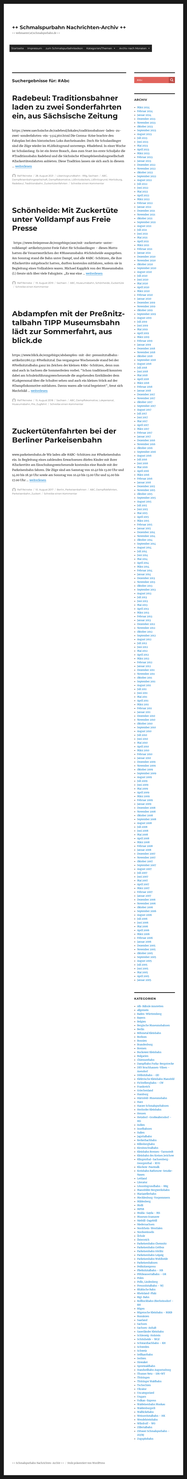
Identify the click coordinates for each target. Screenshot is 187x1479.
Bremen (141, 1048)
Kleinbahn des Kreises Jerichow (155, 1155)
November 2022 (146, 168)
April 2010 (143, 746)
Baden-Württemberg (149, 1014)
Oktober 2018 (144, 356)
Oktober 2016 (145, 448)
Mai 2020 (142, 283)
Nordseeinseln (145, 1232)
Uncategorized (145, 1392)
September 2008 (146, 819)
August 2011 (144, 685)
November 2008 (146, 811)
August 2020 (144, 272)
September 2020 (146, 268)
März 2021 (143, 245)
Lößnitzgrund (99, 179)
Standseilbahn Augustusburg (154, 1369)
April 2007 (143, 884)
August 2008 (144, 823)
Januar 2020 (144, 298)
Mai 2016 (142, 467)
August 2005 (144, 960)
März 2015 (143, 520)
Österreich (143, 1239)
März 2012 (143, 658)
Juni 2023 (142, 141)
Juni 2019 (142, 325)
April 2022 (143, 195)
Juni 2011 (142, 693)
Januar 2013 (144, 620)
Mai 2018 (142, 375)
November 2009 (146, 765)
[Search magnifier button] (172, 80)
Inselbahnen (144, 1128)
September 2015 (146, 497)
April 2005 (143, 976)
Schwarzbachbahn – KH (151, 1343)
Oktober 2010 (144, 723)
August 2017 (144, 409)
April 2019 (143, 333)
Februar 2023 (144, 157)
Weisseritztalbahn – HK (151, 1415)
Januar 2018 (144, 390)
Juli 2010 (142, 735)
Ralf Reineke (24, 175)
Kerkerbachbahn (147, 1140)
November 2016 (146, 444)
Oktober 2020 (145, 264)
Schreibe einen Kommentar (87, 183)
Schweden (143, 1347)
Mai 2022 (142, 191)
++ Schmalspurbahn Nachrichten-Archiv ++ (69, 27)
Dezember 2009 (146, 761)
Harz (140, 1102)
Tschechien (144, 1385)
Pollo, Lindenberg (147, 1281)
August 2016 (144, 455)
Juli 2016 (142, 459)
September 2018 (146, 360)
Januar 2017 (144, 436)
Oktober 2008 (145, 815)
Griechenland (145, 1090)
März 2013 (143, 612)
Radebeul (18, 183)
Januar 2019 (144, 344)
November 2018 (146, 352)
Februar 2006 (145, 938)
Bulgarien (142, 1056)
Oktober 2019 (145, 310)
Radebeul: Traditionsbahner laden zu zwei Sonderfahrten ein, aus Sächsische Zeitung (67, 106)
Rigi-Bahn (143, 1297)
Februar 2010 (144, 754)
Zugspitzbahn (145, 1438)
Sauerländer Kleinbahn (150, 1331)
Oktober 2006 (145, 907)
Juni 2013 (142, 601)
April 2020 (143, 287)
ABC (104, 175)
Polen (140, 1278)
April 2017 (143, 425)
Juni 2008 (142, 830)
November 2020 (146, 260)
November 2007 (146, 857)
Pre (33, 404)
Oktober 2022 (145, 172)
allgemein (143, 1010)
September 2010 (146, 727)
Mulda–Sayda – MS (148, 1213)
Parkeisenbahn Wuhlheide (152, 1258)
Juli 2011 (142, 689)
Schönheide (102, 282)
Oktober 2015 (144, 494)
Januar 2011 (143, 712)
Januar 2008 (144, 849)
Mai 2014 (142, 559)
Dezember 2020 (146, 256)
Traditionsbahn (34, 183)
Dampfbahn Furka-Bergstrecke (155, 1063)
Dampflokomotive (59, 179)
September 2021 (146, 222)
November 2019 (146, 306)
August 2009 (144, 777)
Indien (141, 1125)
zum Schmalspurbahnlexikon (64, 48)
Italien (141, 1132)
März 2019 (143, 337)
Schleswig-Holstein (149, 1335)
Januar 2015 (144, 528)
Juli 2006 (142, 918)
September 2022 (146, 176)
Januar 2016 (144, 482)
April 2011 (142, 700)
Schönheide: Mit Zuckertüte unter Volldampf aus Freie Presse (65, 219)
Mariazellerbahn (146, 1193)
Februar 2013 (144, 616)
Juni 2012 (142, 647)
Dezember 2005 (146, 945)
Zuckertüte (117, 282)
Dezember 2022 (146, 164)
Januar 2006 (144, 941)
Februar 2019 (144, 340)
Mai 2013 (142, 605)
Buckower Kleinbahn (149, 1052)
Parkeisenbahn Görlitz (150, 1251)
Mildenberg (144, 1201)
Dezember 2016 (146, 440)
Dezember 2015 (146, 486)
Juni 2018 (142, 371)
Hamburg (142, 1094)
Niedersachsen (145, 1224)
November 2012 (146, 628)
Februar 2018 (144, 386)
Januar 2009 (144, 804)
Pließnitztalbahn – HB (150, 1270)
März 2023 (143, 153)
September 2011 (146, 681)
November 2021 (146, 214)
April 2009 (143, 792)
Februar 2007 (145, 892)
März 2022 (143, 199)
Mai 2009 (142, 788)
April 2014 (143, 562)
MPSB (140, 1209)
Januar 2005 (144, 980)
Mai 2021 (142, 237)
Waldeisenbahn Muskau (151, 1404)
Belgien (141, 1021)
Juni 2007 (142, 876)
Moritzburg (115, 179)
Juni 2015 (142, 509)
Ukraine (141, 1389)
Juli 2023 (142, 138)
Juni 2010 (142, 739)
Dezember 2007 (146, 853)
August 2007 (144, 869)
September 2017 (146, 406)
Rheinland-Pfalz (146, 1293)
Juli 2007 (142, 872)
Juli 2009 (142, 781)
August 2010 (144, 731)
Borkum (142, 1036)
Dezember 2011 (146, 670)
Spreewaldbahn (146, 1366)
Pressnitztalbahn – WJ (150, 1285)
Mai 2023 (142, 145)
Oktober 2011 (144, 677)
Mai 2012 (142, 650)
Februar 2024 (145, 111)
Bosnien (142, 1040)
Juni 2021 (142, 233)
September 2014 (146, 543)
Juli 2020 (142, 275)
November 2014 (146, 536)
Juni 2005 (142, 968)
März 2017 (143, 428)
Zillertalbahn (144, 1427)
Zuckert (36, 493)
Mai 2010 (142, 742)
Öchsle (141, 1236)
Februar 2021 (144, 249)
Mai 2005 (142, 972)
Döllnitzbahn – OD (148, 1075)
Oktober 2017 (144, 402)
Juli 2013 (142, 597)
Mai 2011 (142, 696)
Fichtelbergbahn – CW (150, 1082)
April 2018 (143, 379)
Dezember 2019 (146, 302)
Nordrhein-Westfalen (150, 1228)
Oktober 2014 (144, 539)
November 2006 (146, 903)
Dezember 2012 (146, 624)
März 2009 (143, 796)
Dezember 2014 (146, 532)
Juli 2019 (142, 321)
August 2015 (144, 501)
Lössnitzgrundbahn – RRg (152, 1186)
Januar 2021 (144, 252)
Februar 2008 (145, 846)
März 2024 (143, 107)
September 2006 (146, 911)
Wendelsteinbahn (147, 1419)
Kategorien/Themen (99, 48)
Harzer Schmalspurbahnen (153, 1105)
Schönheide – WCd (148, 1339)
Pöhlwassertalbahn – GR (151, 1274)
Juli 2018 (142, 367)
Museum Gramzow (148, 1216)
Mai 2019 (142, 329)
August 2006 (144, 915)
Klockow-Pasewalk (148, 1167)
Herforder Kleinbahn (149, 1109)
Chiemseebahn (145, 1059)
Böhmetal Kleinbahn (149, 1033)
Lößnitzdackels (81, 179)
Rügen (141, 1308)
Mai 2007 (142, 880)
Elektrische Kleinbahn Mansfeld (155, 1079)
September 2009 (146, 773)
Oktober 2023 (145, 126)
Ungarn (141, 1396)
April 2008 (143, 838)
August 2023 (144, 134)
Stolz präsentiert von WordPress (86, 1463)
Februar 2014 (144, 570)
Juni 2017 (142, 417)
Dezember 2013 (146, 578)
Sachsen (93, 175)
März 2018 (143, 383)
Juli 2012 (142, 643)
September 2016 (146, 451)
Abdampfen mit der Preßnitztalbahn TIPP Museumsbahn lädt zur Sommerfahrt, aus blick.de (68, 327)
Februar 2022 (145, 203)
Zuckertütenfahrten (56, 183)
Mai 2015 (142, 513)
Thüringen (143, 1377)
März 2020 (143, 291)
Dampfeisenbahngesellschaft (29, 179)
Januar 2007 (144, 895)
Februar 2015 (144, 524)
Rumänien (143, 1316)
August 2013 (144, 593)
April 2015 (143, 517)
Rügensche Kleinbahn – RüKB (154, 1312)
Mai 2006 (142, 926)
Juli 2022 (142, 184)
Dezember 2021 (146, 210)
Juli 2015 (142, 505)
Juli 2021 (142, 229)
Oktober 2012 (144, 631)
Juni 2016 (142, 463)
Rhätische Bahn (146, 1289)
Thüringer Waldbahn (149, 1381)
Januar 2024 (144, 115)
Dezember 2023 (146, 118)
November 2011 (146, 673)
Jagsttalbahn (144, 1136)
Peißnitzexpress (146, 1266)
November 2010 (146, 719)
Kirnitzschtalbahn (147, 1147)
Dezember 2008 (146, 807)
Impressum (34, 48)
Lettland (142, 1178)
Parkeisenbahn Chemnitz (152, 1243)
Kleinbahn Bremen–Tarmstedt (155, 1151)
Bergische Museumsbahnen (153, 1025)
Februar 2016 (144, 478)
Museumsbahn (85, 282)
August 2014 (144, 547)
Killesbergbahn (146, 1144)
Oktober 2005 (145, 953)
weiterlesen (23, 166)
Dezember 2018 (146, 348)
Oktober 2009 (145, 769)
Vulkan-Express (146, 1400)
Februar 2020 (145, 295)
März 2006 (143, 934)
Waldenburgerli (146, 1408)
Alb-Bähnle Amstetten (150, 1006)
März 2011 (143, 704)
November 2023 (146, 122)
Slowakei (142, 1362)
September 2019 (146, 314)
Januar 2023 (144, 161)
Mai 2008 (142, 834)
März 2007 (143, 888)
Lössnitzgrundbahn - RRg (72, 175)
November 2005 (146, 949)
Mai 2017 (142, 421)
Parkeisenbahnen (76, 489)
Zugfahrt (41, 404)
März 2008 (143, 842)
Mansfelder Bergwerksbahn (153, 1190)
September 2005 (146, 957)
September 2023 (146, 130)
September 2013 (146, 589)
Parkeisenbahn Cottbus (150, 1247)
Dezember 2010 (146, 716)
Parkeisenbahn (21, 493)
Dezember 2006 (146, 899)
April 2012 (143, 654)
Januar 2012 (144, 666)
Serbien (141, 1358)
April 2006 (143, 930)
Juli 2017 (142, 413)
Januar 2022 (144, 206)
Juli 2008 (142, 827)
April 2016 (143, 471)
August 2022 (144, 180)
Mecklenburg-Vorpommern (153, 1197)
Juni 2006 (142, 922)
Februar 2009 (145, 800)
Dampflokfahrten (106, 489)
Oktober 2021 (144, 218)
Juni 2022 (142, 187)
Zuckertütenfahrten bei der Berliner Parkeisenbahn (64, 435)
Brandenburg (145, 1044)
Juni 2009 (142, 784)
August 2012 (144, 639)
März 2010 (143, 750)
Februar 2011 (144, 708)
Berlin (60, 489)
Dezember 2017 (146, 394)
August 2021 (144, 226)
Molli (140, 1205)
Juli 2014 (142, 551)
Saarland (142, 1320)
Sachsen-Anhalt (146, 1327)
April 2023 (143, 149)
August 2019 (144, 317)
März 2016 (143, 474)
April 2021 (143, 241)
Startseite (17, 48)
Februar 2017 (144, 432)
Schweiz (142, 1350)
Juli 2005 (142, 964)
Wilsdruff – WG (146, 1423)
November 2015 (146, 490)
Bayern (141, 1017)
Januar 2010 (144, 758)
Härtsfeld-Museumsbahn (152, 1098)
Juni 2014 (142, 555)
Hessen (141, 1113)
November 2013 (146, 582)
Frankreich (143, 1086)
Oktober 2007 (145, 861)
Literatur (142, 1182)
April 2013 (143, 608)
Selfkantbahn (145, 1354)
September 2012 (146, 635)
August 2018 (144, 363)
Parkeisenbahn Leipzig (150, 1255)
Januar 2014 (144, 574)
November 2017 (146, 398)
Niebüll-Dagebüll (147, 1220)
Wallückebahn (145, 1412)
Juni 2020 (142, 279)
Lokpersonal (106, 400)
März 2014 (143, 566)
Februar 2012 (144, 662)
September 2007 (146, 865)
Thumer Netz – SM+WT (151, 1373)
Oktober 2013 (144, 585)
